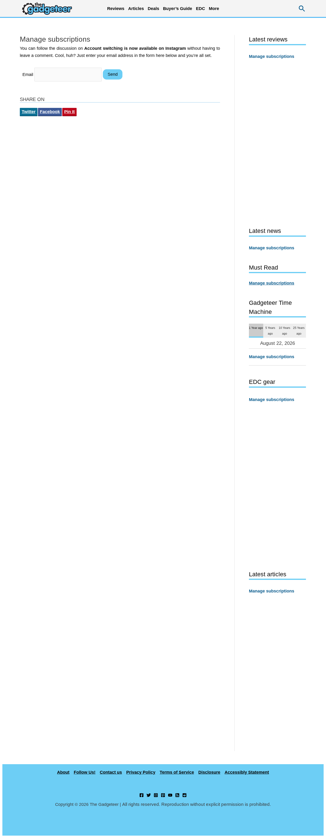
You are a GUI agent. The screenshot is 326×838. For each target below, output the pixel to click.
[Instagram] (156, 795)
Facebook (50, 111)
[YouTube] (170, 795)
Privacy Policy (140, 772)
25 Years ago (299, 330)
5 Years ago (270, 330)
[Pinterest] (163, 795)
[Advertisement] (277, 143)
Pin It (69, 111)
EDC (200, 8)
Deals (153, 8)
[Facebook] (141, 795)
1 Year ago (256, 327)
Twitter (29, 111)
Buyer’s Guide (177, 8)
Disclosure (209, 772)
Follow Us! (84, 772)
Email (27, 74)
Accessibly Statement (247, 772)
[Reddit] (184, 795)
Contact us (111, 772)
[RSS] (177, 795)
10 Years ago (284, 330)
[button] (302, 8)
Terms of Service (177, 772)
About (63, 772)
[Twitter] (149, 795)
